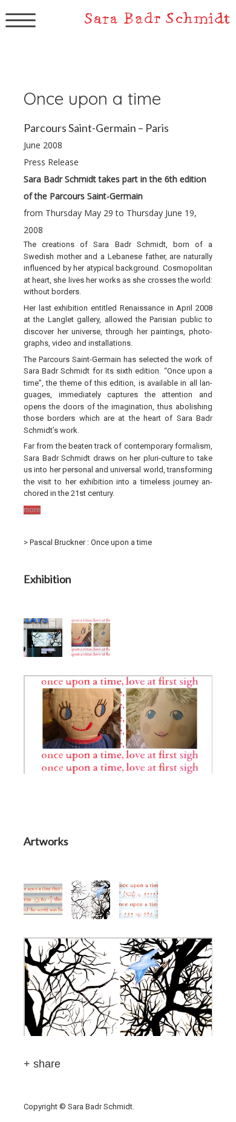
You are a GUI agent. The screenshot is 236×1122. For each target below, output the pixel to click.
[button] (47, 637)
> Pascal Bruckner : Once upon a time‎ (88, 542)
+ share (42, 1064)
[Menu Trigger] (20, 19)
